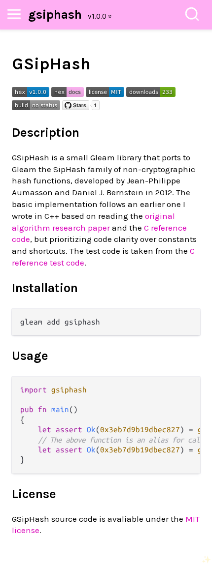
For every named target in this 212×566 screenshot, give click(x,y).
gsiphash (55, 14)
